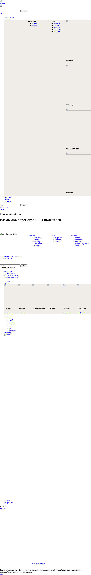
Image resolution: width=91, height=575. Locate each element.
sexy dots (37, 246)
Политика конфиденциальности (11, 256)
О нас (53, 236)
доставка (78, 240)
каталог (32, 236)
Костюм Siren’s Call (11, 277)
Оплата (11, 327)
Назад (6, 283)
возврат (78, 242)
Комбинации (37, 25)
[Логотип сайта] (13, 1)
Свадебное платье (11, 275)
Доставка (12, 325)
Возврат (12, 323)
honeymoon (38, 244)
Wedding (57, 27)
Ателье (77, 246)
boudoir (36, 240)
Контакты (12, 331)
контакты (58, 240)
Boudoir (57, 25)
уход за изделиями (82, 244)
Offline (57, 242)
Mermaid (57, 23)
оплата (77, 238)
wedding (37, 242)
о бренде (58, 238)
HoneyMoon (58, 29)
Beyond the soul (10, 273)
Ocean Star (8, 271)
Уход (10, 329)
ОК (1, 574)
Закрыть (3, 508)
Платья (34, 23)
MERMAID (38, 238)
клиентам (74, 236)
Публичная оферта (6, 258)
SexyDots (57, 31)
